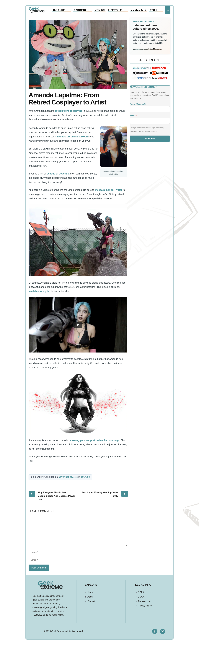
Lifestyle (115, 10)
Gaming (100, 9)
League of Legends (58, 173)
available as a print (39, 291)
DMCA (141, 597)
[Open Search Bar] (167, 10)
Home (90, 592)
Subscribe (150, 138)
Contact (91, 601)
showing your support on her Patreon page (94, 440)
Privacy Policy (145, 606)
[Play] (77, 325)
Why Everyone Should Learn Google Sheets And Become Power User (56, 496)
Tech (153, 10)
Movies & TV (138, 9)
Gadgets (80, 10)
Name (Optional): (138, 104)
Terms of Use (144, 601)
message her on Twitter (108, 190)
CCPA (141, 592)
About (90, 597)
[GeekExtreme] (37, 10)
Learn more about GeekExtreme (147, 49)
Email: (133, 116)
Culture (59, 10)
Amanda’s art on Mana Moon (71, 136)
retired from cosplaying (68, 110)
